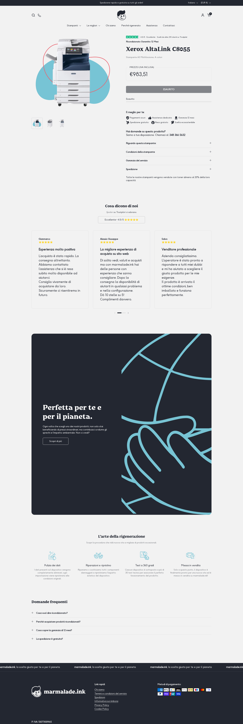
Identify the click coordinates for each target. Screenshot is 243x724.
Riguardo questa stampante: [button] (141, 143)
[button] (33, 15)
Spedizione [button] (132, 169)
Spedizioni (99, 697)
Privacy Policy (101, 705)
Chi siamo (99, 689)
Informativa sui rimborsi (106, 701)
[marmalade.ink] (121, 15)
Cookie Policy (101, 709)
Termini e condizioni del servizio (110, 693)
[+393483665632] (39, 15)
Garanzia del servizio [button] (137, 160)
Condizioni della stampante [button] (140, 152)
